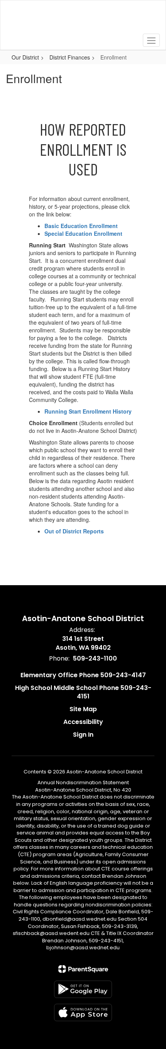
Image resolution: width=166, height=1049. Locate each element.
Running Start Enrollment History (88, 411)
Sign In (83, 734)
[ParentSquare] (83, 969)
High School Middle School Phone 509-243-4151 (83, 692)
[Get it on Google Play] (83, 989)
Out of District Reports (74, 531)
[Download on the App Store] (83, 1012)
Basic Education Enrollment (81, 226)
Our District (25, 57)
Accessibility (83, 721)
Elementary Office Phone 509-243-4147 (83, 675)
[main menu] (151, 40)
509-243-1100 (95, 658)
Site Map (83, 709)
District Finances (69, 57)
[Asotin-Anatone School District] (83, 19)
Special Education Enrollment (83, 233)
